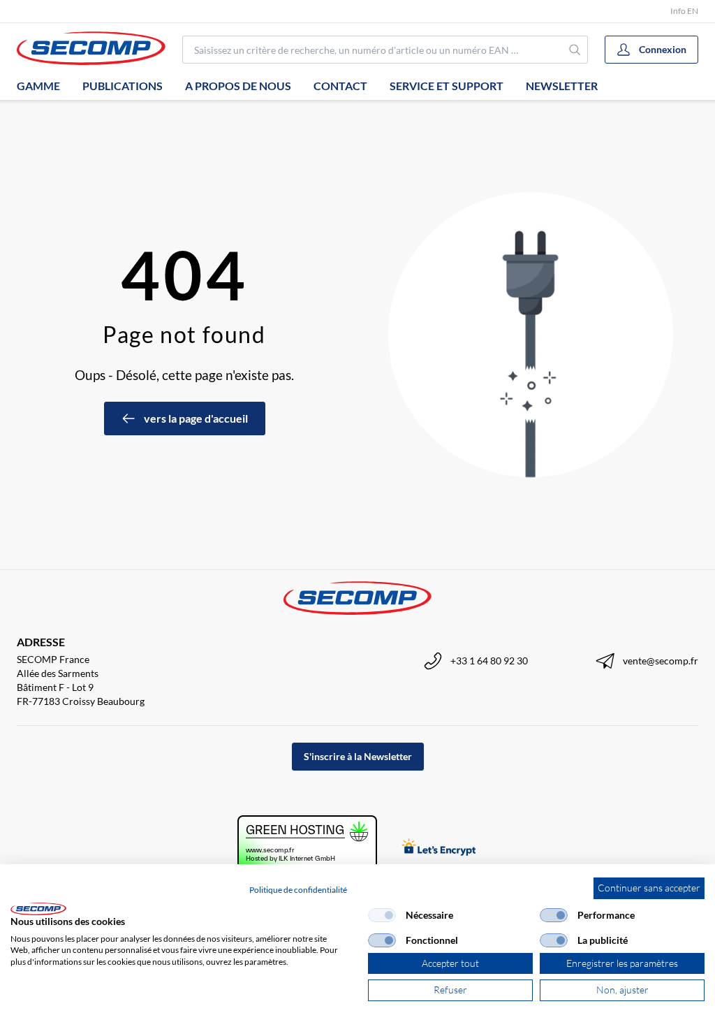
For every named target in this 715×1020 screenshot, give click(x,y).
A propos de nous (238, 85)
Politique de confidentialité (298, 889)
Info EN (684, 11)
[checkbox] (382, 915)
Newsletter (562, 85)
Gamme (38, 85)
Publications (122, 85)
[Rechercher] (575, 50)
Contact (340, 85)
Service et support (446, 85)
